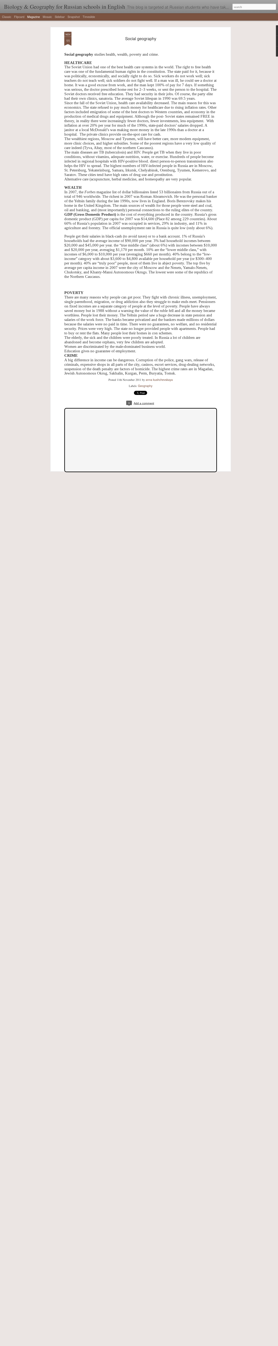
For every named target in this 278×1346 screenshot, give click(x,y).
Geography (145, 386)
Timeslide (89, 17)
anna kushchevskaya (159, 380)
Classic (6, 17)
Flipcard (19, 17)
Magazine (33, 17)
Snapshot (74, 17)
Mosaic (47, 17)
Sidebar (60, 17)
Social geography (140, 38)
